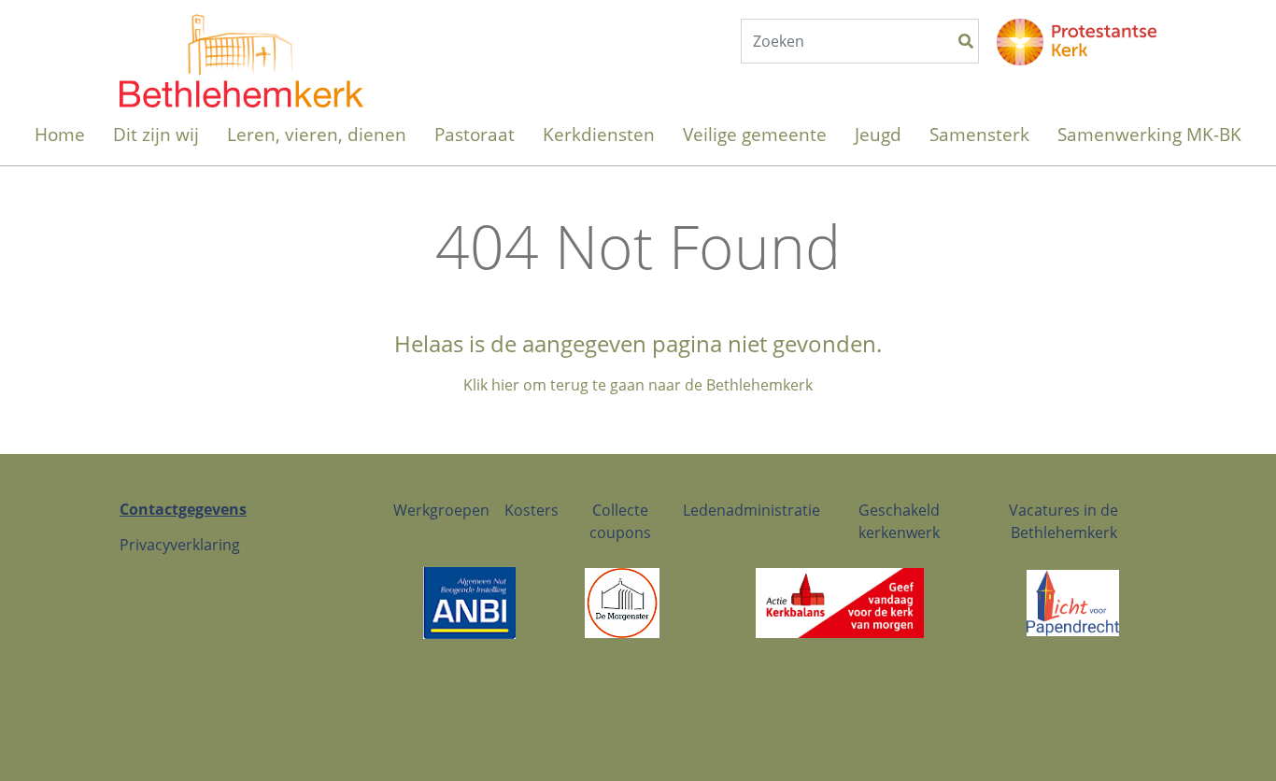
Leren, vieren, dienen (316, 134)
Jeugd (878, 134)
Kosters (531, 510)
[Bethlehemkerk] (241, 42)
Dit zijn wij (156, 134)
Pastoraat (474, 134)
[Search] (966, 41)
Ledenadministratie (751, 510)
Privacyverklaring (180, 544)
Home (60, 134)
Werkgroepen (441, 510)
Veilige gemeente (755, 134)
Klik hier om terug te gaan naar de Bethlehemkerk (638, 385)
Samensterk (979, 134)
